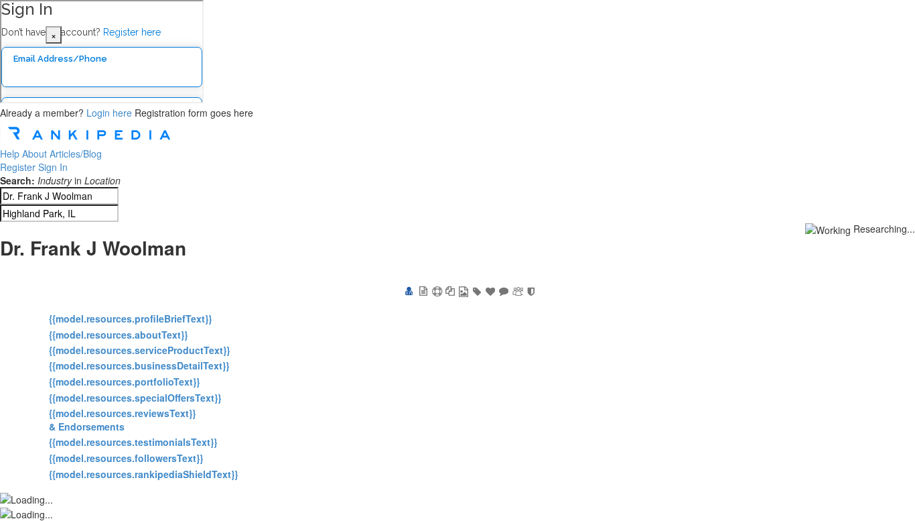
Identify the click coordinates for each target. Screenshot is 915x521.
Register (18, 167)
